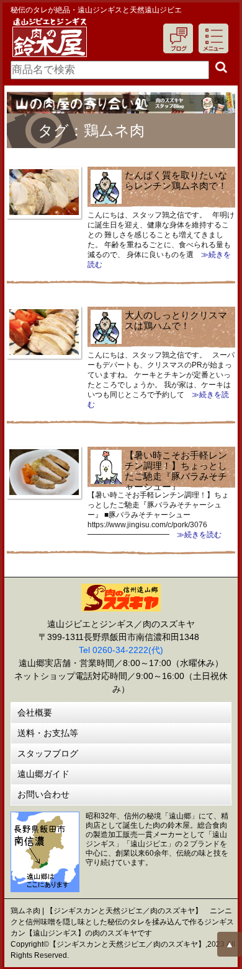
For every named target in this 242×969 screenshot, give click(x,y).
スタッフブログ (47, 753)
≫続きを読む (195, 534)
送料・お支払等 (47, 733)
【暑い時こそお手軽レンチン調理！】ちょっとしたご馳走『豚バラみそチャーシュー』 (176, 471)
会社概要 (34, 712)
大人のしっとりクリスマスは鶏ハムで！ (176, 320)
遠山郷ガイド (43, 774)
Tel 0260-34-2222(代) (121, 650)
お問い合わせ (43, 794)
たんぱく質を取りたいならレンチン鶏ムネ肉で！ (176, 180)
